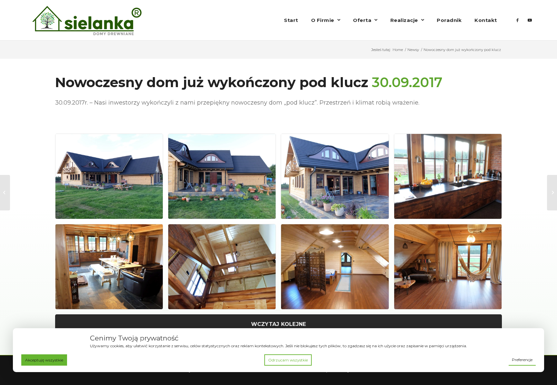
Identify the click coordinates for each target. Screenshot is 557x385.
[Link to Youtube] (530, 20)
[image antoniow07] (337, 269)
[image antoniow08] (450, 269)
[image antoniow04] (450, 179)
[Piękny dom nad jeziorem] (552, 192)
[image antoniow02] (224, 179)
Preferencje (522, 359)
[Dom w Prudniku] (5, 192)
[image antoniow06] (224, 269)
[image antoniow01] (111, 179)
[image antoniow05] (111, 269)
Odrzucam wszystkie (288, 360)
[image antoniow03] (337, 179)
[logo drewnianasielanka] (87, 20)
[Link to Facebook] (518, 20)
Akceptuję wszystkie (44, 360)
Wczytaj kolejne (278, 324)
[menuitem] (291, 20)
